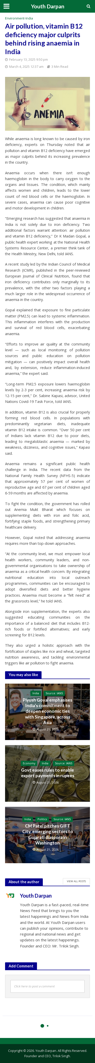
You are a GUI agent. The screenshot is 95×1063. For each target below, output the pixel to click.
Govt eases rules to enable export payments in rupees (47, 772)
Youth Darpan (47, 6)
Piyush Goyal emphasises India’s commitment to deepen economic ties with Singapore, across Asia (47, 711)
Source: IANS (54, 693)
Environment (14, 18)
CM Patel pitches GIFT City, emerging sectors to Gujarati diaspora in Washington (47, 834)
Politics (42, 819)
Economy (29, 763)
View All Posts (76, 881)
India (29, 18)
